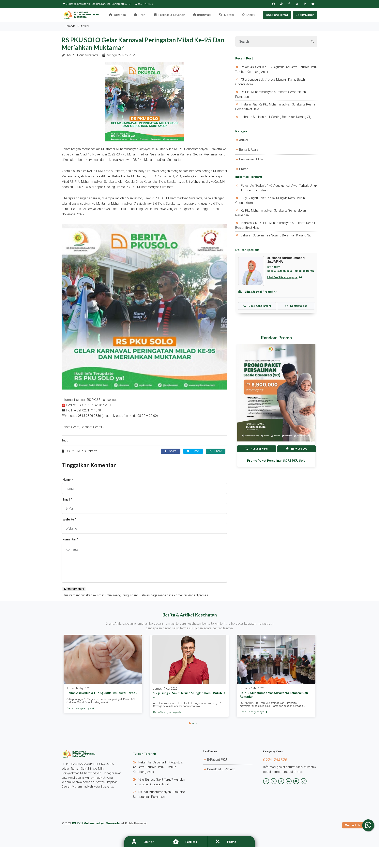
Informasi (204, 15)
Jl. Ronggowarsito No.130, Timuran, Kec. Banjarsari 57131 (98, 3)
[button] (190, 723)
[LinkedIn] (305, 4)
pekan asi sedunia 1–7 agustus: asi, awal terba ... (102, 693)
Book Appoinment (259, 305)
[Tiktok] (281, 4)
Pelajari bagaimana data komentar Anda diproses (174, 595)
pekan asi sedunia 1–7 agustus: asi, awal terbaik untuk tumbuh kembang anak (158, 767)
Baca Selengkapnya (79, 708)
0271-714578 (145, 3)
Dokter (228, 15)
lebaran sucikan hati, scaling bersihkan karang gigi (276, 117)
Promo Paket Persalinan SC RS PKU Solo (276, 460)
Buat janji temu (277, 15)
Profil (142, 15)
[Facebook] (289, 4)
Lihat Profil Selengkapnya (282, 277)
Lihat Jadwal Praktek (259, 291)
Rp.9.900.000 (299, 448)
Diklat (250, 15)
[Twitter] (297, 4)
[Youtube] (313, 4)
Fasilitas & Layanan (171, 15)
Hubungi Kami (259, 448)
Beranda (119, 15)
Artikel (85, 26)
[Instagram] (273, 4)
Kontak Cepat (298, 305)
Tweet (195, 451)
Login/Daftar (305, 15)
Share (172, 451)
